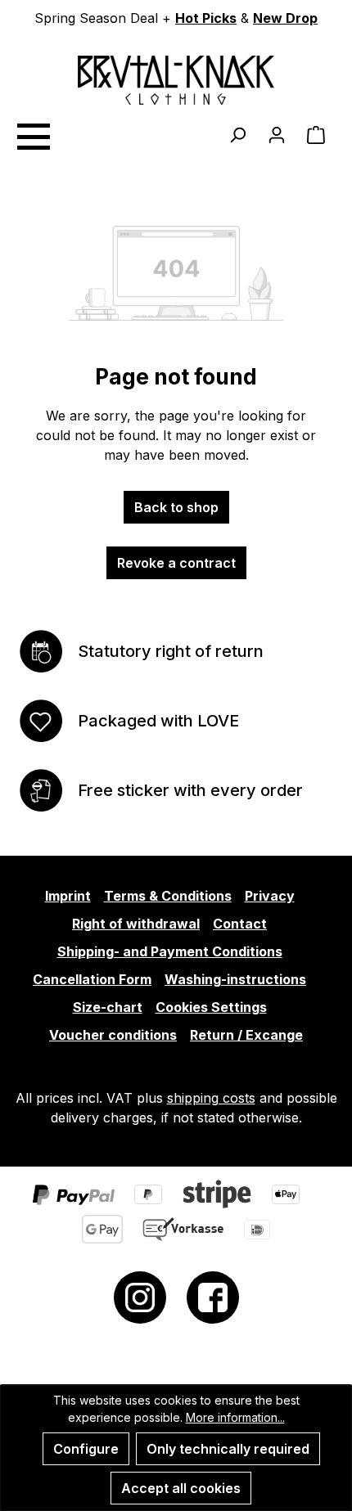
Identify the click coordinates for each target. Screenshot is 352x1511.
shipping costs (211, 1098)
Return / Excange (246, 1035)
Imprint (68, 896)
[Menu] (32, 134)
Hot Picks (206, 18)
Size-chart (107, 1007)
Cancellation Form (92, 979)
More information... (235, 1417)
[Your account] (276, 134)
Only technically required (228, 1449)
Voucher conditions (113, 1035)
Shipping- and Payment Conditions (169, 951)
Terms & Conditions (168, 896)
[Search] (237, 134)
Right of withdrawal (136, 923)
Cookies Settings (211, 1007)
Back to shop (176, 507)
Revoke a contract (176, 563)
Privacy (270, 896)
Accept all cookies (181, 1488)
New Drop (285, 18)
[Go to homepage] (176, 80)
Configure (86, 1449)
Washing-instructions (235, 979)
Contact (240, 923)
